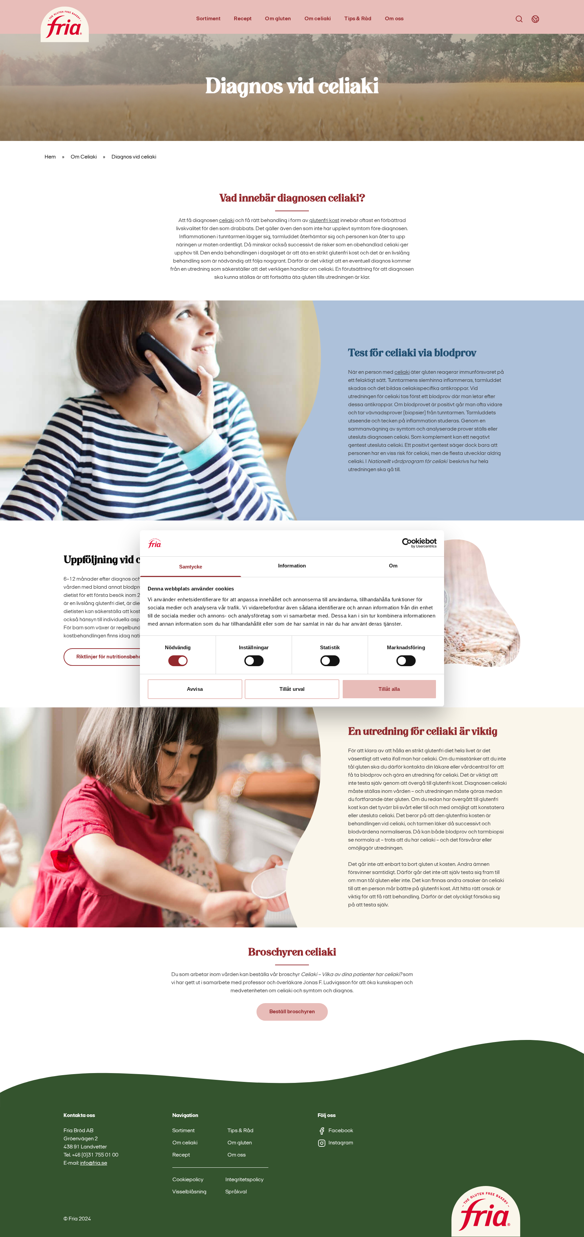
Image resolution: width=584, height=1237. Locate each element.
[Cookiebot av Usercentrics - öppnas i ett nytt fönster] (407, 543)
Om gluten (278, 19)
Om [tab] (393, 565)
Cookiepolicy (187, 1180)
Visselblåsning (189, 1192)
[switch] (254, 660)
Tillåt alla (389, 689)
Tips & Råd (357, 19)
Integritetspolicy (244, 1180)
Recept (242, 19)
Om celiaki (318, 19)
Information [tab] (292, 565)
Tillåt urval (292, 689)
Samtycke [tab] (190, 566)
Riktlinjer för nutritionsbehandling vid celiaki (129, 657)
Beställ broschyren (292, 1012)
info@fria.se (93, 1163)
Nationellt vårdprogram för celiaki (407, 461)
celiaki (226, 220)
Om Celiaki (84, 157)
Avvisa (195, 689)
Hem (50, 157)
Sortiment (208, 19)
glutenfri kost (324, 220)
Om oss (394, 19)
